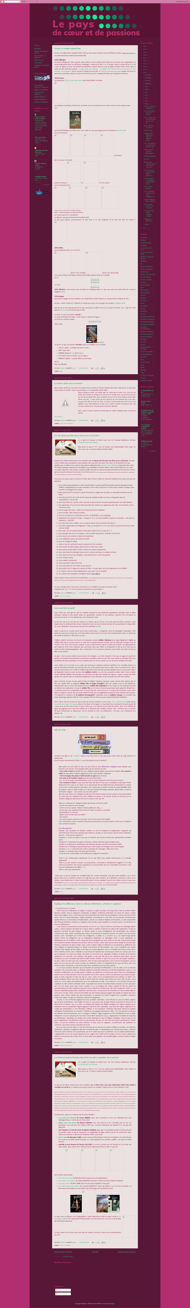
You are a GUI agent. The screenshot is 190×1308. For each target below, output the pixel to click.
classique (143, 298)
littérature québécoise (41, 102)
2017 (145, 58)
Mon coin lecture (40, 137)
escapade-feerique (40, 176)
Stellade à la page (146, 441)
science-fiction (145, 362)
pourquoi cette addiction (109, 465)
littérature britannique (147, 322)
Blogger (112, 1303)
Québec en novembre (41, 90)
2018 (145, 55)
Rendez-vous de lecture (148, 274)
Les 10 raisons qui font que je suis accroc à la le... (149, 120)
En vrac (146, 159)
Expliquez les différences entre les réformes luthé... (148, 137)
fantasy (143, 308)
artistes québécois (40, 97)
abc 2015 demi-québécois (39, 93)
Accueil (95, 1252)
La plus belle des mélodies (88, 69)
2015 (145, 64)
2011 (145, 228)
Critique (143, 240)
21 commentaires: (83, 1242)
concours (144, 301)
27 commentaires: (84, 593)
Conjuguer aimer (119, 303)
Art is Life (144, 237)
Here (97, 626)
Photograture (103, 71)
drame (143, 303)
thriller (143, 367)
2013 (145, 69)
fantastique (144, 306)
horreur (143, 314)
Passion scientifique (147, 269)
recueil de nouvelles (147, 351)
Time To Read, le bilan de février (149, 200)
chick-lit (143, 295)
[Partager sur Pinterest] (104, 368)
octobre (147, 80)
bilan (132, 64)
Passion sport (145, 272)
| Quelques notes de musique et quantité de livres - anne (147, 412)
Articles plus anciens (127, 1252)
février (147, 104)
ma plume (144, 339)
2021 (145, 46)
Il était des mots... (146, 243)
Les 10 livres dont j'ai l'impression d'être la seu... (149, 145)
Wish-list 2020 (39, 60)
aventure (143, 282)
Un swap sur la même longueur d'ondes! (148, 213)
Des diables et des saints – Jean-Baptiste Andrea (41, 141)
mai (146, 95)
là (107, 64)
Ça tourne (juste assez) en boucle (68, 383)
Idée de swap (59, 729)
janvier (147, 224)
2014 (145, 66)
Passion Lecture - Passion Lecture (40, 117)
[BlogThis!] (98, 368)
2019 (145, 52)
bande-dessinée (145, 285)
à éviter (143, 378)
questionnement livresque (146, 348)
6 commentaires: (83, 420)
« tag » (143, 373)
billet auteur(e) (145, 293)
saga (142, 359)
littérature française (147, 331)
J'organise (144, 245)
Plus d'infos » (58, 417)
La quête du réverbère (108, 69)
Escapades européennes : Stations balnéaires (146, 417)
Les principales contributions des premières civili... (149, 181)
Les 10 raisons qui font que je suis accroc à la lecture (76, 435)
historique (144, 311)
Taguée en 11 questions (148, 220)
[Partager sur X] (100, 368)
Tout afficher (46, 184)
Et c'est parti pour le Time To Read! (149, 206)
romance (143, 357)
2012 (145, 72)
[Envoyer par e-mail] (96, 368)
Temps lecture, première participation (149, 151)
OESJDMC (143, 261)
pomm (88, 390)
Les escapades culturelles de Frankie (145, 426)
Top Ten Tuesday (65, 596)
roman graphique (146, 354)
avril (146, 98)
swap (61, 891)
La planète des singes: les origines (66, 704)
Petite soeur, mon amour (73, 80)
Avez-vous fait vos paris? (64, 608)
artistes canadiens (146, 280)
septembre (148, 83)
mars (146, 101)
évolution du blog (146, 380)
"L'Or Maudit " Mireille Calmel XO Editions (146, 444)
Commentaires (61, 1294)
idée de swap (64, 310)
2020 (145, 49)
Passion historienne (66, 1045)
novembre (148, 78)
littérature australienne (148, 319)
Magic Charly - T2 (146, 405)
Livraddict (76, 756)
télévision (143, 370)
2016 (145, 61)
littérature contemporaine (145, 328)
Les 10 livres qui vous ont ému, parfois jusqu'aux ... (149, 172)
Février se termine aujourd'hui (67, 48)
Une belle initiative (149, 156)
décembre (148, 75)
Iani (79, 440)
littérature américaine (147, 316)
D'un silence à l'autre (65, 1178)
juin (146, 92)
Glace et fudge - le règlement (40, 56)
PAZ (142, 264)
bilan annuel (144, 290)
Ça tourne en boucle (66, 423)
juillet (147, 89)
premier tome (121, 130)
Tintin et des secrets (148, 187)
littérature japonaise (147, 334)
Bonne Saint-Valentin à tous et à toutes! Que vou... (149, 164)
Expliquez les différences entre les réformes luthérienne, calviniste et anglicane (87, 903)
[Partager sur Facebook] (102, 368)
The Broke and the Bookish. (88, 442)
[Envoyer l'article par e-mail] (91, 368)
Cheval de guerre (121, 702)
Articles (59, 1290)
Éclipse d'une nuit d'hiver (67, 1123)
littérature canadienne (147, 324)
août (146, 86)
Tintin (113, 702)
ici (103, 64)
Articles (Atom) (68, 1256)
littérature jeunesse (146, 337)
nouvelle (143, 342)
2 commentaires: (83, 368)
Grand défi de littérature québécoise (41, 86)
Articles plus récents (63, 1252)
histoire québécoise (40, 99)
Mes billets (38, 48)
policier (143, 344)
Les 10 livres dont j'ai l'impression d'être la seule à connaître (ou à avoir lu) (86, 1057)
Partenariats (38, 63)
